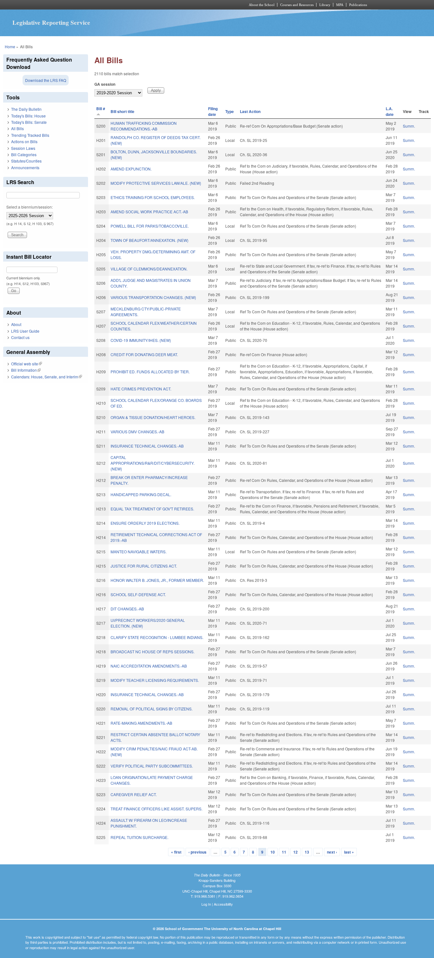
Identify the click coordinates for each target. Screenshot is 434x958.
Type (229, 111)
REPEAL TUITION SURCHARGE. (139, 837)
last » (349, 852)
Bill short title (122, 111)
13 (307, 852)
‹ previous (197, 852)
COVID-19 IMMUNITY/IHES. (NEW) (141, 340)
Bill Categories (24, 154)
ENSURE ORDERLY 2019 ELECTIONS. (145, 523)
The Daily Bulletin (26, 109)
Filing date (213, 111)
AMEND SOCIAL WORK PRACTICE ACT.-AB (149, 211)
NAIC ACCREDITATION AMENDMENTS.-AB (149, 666)
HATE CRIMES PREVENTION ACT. (141, 388)
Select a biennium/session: (29, 207)
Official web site (26, 363)
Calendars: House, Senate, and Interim (46, 376)
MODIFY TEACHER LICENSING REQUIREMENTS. (155, 680)
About (16, 324)
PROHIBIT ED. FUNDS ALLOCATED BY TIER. (150, 371)
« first (176, 852)
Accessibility (223, 904)
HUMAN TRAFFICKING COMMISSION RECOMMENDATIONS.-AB (144, 125)
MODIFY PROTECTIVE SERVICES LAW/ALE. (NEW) (156, 183)
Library (324, 5)
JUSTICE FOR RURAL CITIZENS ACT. (144, 566)
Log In (206, 904)
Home (10, 46)
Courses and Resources (297, 5)
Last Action (250, 111)
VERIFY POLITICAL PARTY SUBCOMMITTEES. (152, 765)
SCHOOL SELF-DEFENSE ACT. (138, 594)
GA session (104, 84)
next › (332, 852)
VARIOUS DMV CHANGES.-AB (137, 431)
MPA (339, 5)
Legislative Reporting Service (51, 22)
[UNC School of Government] (132, 5)
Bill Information (26, 370)
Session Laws (23, 148)
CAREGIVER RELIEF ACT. (134, 794)
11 (284, 852)
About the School (262, 5)
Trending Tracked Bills (30, 135)
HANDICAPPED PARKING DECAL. (141, 494)
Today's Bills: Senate (29, 122)
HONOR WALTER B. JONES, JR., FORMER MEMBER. (157, 580)
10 (272, 852)
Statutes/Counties (26, 160)
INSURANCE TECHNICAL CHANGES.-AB (147, 446)
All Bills (17, 128)
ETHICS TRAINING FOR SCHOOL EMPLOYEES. (153, 197)
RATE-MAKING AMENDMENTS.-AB (141, 723)
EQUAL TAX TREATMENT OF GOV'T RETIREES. (152, 508)
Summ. (409, 126)
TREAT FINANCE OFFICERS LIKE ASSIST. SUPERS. (156, 808)
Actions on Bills (24, 141)
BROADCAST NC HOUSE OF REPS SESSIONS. (152, 651)
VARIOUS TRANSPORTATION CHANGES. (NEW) (153, 297)
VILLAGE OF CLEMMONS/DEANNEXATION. (149, 268)
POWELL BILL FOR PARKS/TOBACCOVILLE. (150, 226)
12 (295, 852)
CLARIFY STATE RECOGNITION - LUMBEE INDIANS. (157, 637)
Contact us (20, 337)
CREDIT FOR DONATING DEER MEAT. (144, 354)
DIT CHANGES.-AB (127, 608)
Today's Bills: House (28, 115)
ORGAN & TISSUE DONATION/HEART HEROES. (153, 417)
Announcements (25, 167)
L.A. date (390, 111)
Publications (358, 5)
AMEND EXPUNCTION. (131, 168)
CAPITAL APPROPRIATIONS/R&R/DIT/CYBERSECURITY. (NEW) (152, 463)
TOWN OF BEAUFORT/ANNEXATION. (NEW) (149, 240)
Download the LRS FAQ (45, 80)
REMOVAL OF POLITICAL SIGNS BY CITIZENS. (152, 708)
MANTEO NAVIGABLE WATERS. (138, 551)
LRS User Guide (25, 331)
